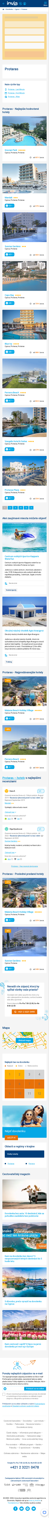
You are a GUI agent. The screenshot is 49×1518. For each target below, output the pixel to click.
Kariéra (39, 1444)
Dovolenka (9, 9)
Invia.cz (31, 1500)
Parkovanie (19, 1424)
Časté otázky (12, 1433)
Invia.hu (38, 1500)
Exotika (9, 1424)
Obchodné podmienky (16, 1436)
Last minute (39, 1421)
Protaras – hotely (13, 778)
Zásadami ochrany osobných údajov (25, 1406)
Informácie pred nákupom (30, 1433)
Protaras (11, 1164)
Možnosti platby (13, 1439)
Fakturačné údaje (34, 1436)
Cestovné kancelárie (12, 1421)
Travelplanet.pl (13, 1503)
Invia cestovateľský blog (32, 1439)
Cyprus (17, 9)
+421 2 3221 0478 (24, 1467)
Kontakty (36, 1448)
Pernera (32, 1164)
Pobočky (13, 1448)
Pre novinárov (12, 1444)
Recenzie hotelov (33, 1424)
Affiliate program (27, 1444)
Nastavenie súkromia (30, 1453)
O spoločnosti (25, 1448)
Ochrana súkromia (11, 1453)
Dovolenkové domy (25, 1427)
